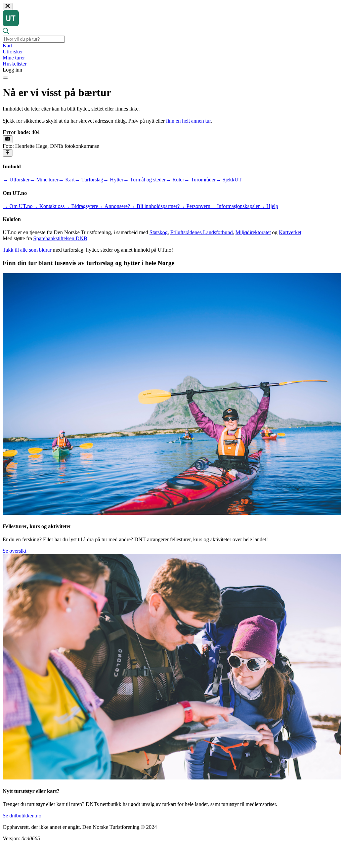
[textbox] (34, 39)
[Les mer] (7, 139)
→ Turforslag (89, 179)
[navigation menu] (5, 78)
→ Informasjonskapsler (235, 206)
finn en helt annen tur (188, 121)
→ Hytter (113, 179)
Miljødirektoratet (253, 232)
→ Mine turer (44, 179)
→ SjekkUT (229, 179)
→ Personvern (195, 206)
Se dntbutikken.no (22, 815)
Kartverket (290, 232)
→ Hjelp (269, 206)
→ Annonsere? (114, 206)
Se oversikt (14, 551)
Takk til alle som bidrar (27, 250)
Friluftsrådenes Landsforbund (201, 232)
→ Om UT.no (18, 206)
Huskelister (15, 64)
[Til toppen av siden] (7, 153)
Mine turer (14, 57)
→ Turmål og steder (144, 179)
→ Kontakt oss (48, 206)
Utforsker (13, 51)
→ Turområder (200, 179)
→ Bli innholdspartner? (155, 206)
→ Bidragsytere (81, 206)
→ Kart (66, 179)
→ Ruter (175, 179)
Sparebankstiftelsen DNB (60, 238)
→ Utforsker (16, 179)
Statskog (158, 232)
